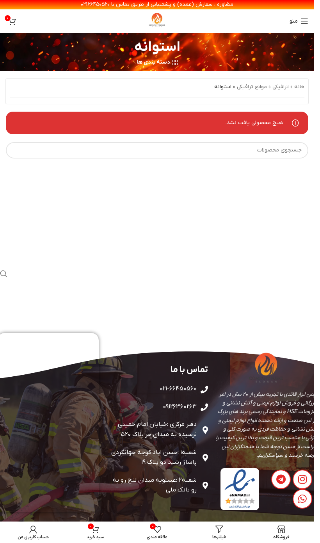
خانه (299, 87)
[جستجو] (3, 273)
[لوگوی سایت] (157, 21)
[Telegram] (281, 479)
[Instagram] (302, 479)
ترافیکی (280, 87)
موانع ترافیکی (252, 87)
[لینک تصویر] (240, 489)
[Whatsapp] (302, 499)
